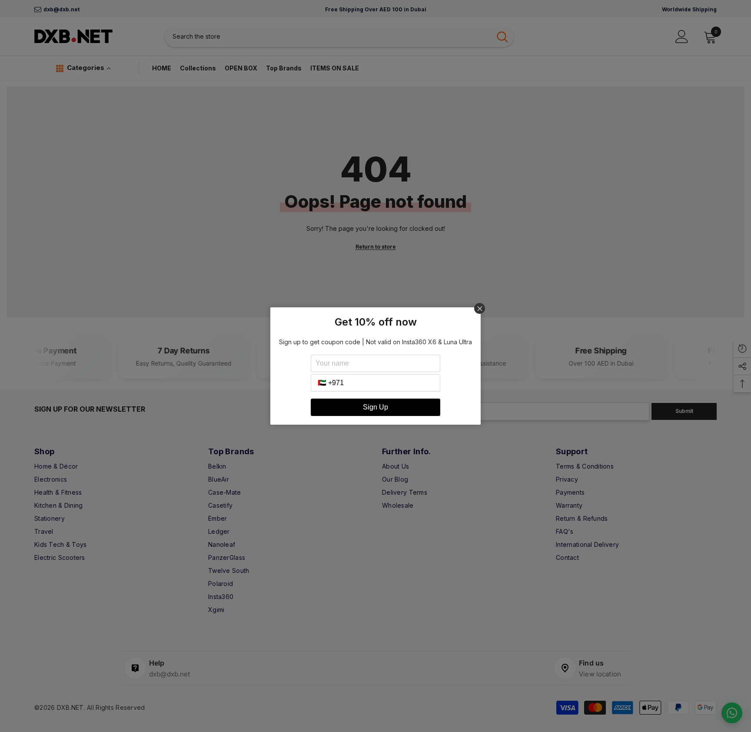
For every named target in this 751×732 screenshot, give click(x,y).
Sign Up (375, 407)
